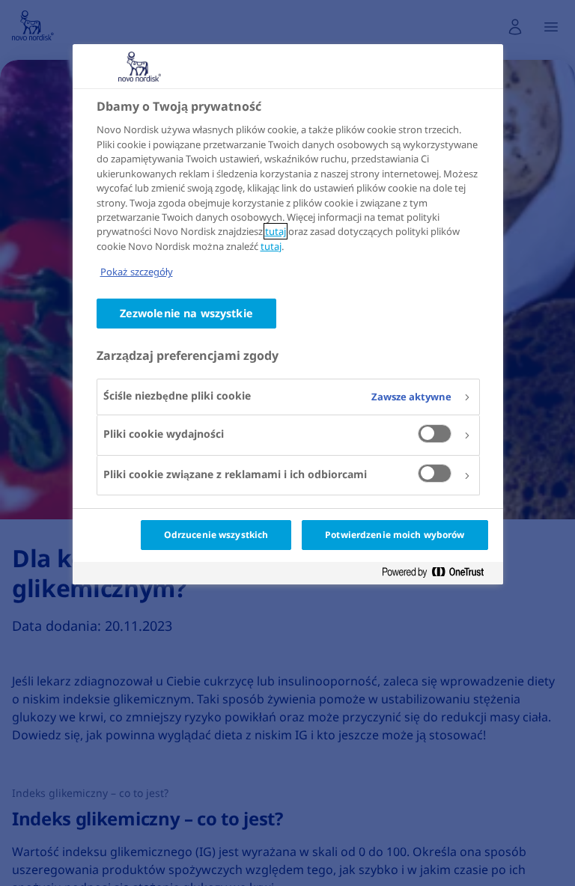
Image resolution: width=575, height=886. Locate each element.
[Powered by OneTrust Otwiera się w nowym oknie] (439, 575)
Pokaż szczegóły (136, 271)
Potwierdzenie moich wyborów (394, 534)
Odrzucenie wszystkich (216, 534)
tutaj (275, 231)
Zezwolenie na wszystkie (186, 313)
